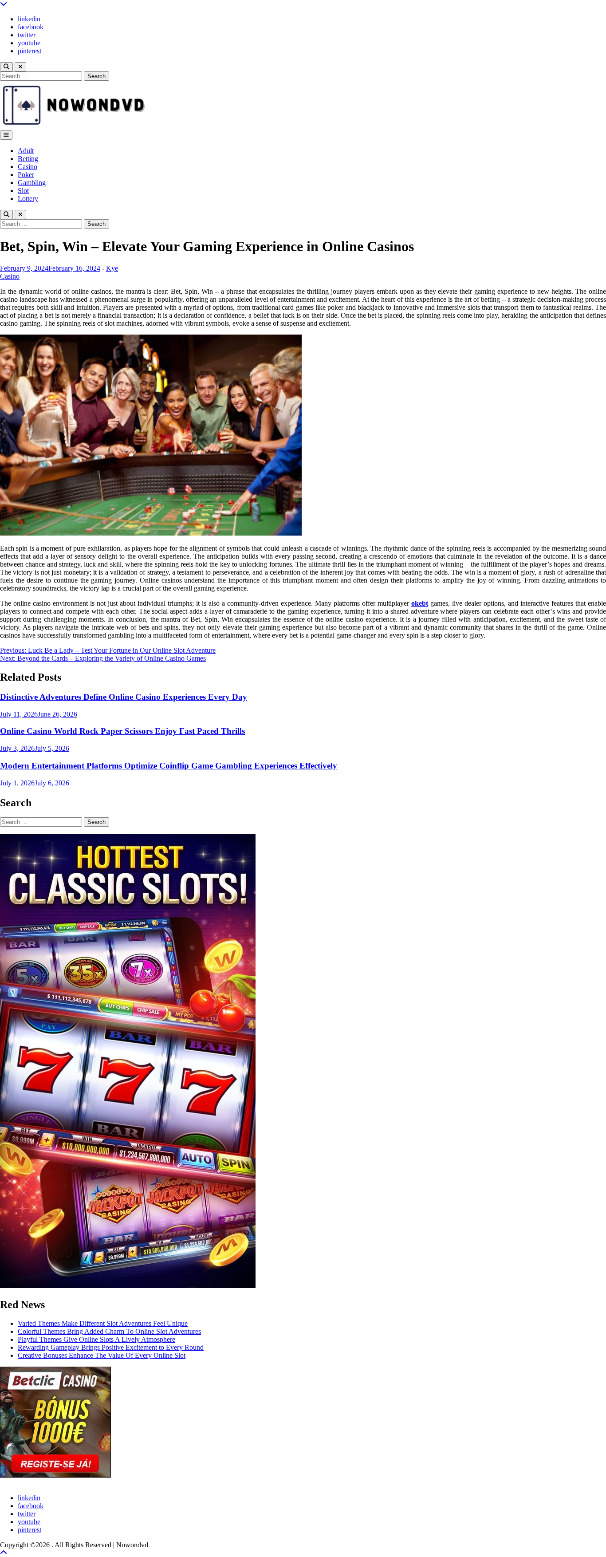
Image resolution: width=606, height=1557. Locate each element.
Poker (26, 174)
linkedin (29, 19)
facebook (30, 27)
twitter (26, 35)
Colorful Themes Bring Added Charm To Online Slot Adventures (109, 1331)
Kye (112, 268)
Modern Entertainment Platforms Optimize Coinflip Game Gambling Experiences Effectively (168, 765)
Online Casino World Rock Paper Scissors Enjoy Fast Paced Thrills (122, 731)
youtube (29, 43)
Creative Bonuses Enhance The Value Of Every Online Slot (101, 1355)
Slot (23, 190)
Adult (26, 150)
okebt (419, 603)
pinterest (29, 51)
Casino (27, 166)
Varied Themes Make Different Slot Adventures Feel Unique (103, 1323)
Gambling (32, 182)
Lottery (28, 198)
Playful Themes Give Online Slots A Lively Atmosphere (96, 1339)
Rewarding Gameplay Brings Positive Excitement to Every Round (111, 1347)
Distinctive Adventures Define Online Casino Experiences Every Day (123, 697)
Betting (28, 158)
